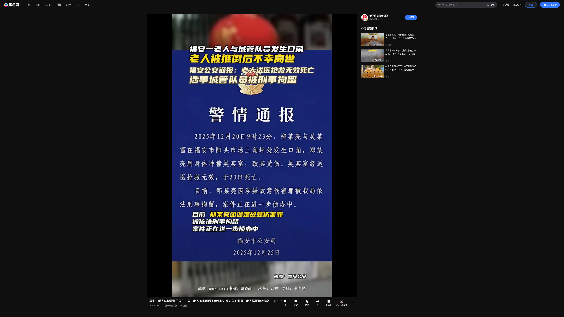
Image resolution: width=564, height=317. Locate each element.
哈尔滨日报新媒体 (378, 16)
